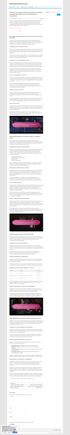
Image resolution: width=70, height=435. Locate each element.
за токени (15, 40)
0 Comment (41, 18)
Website (10, 416)
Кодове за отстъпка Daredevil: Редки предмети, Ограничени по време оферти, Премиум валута (35, 386)
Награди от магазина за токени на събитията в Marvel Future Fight (23, 378)
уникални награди (28, 41)
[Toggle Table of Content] (19, 31)
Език (36, 7)
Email (10, 412)
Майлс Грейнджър (14, 18)
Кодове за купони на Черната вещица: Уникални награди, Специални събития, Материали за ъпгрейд (17, 386)
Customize (4, 432)
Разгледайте (31, 7)
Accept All (14, 432)
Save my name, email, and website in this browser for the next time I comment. (21, 422)
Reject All (9, 432)
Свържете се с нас (24, 7)
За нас (18, 7)
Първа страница (12, 7)
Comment (11, 396)
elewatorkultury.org (18, 4)
